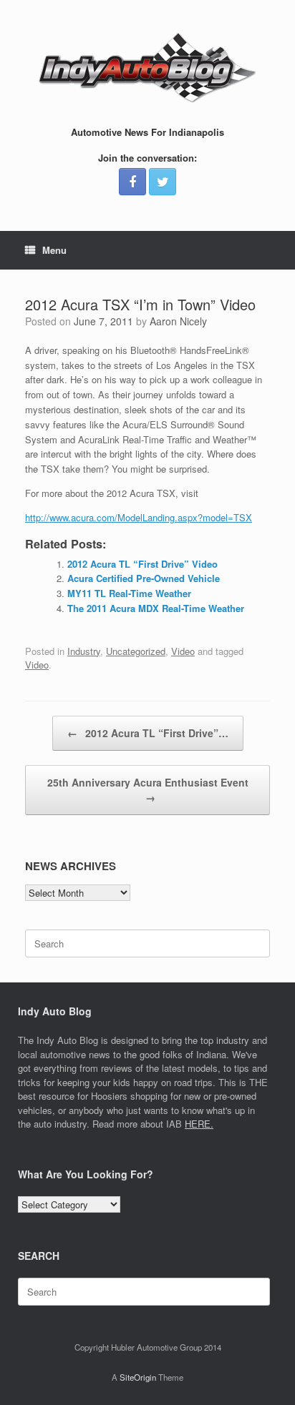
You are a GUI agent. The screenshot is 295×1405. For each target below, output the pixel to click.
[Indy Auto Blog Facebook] (132, 181)
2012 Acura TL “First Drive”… (147, 733)
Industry (83, 651)
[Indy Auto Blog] (147, 68)
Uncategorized (135, 651)
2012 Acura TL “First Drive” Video (142, 564)
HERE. (199, 1123)
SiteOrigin (138, 1377)
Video (183, 651)
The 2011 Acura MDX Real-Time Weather (155, 608)
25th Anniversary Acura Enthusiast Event (147, 789)
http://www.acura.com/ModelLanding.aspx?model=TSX (138, 517)
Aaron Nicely (178, 321)
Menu (54, 250)
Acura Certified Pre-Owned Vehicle (143, 578)
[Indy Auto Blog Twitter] (162, 181)
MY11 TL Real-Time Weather (129, 593)
